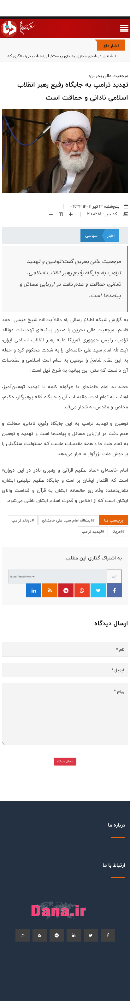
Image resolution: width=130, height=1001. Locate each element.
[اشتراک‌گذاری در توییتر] (98, 590)
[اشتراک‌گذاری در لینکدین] (33, 590)
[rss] (39, 935)
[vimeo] (22, 935)
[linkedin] (74, 935)
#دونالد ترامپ (22, 520)
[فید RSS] (49, 590)
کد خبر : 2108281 (102, 214)
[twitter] (91, 935)
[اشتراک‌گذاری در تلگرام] (66, 590)
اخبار (111, 235)
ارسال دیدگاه (65, 761)
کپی (114, 576)
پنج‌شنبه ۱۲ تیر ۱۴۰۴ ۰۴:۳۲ (94, 206)
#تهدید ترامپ (92, 531)
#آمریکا (118, 531)
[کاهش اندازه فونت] (48, 214)
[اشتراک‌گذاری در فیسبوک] (114, 590)
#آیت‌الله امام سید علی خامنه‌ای (68, 520)
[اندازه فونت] (58, 214)
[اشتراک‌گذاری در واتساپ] (82, 590)
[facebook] (108, 935)
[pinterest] (57, 935)
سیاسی (91, 235)
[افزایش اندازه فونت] (68, 214)
